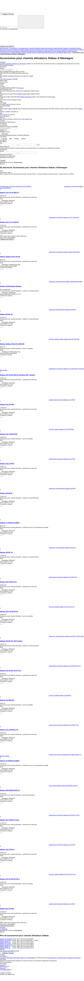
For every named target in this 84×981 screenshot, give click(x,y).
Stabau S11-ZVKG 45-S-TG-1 (10, 670)
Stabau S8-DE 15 (5, 946)
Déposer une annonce (7, 239)
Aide (12, 951)
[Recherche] (31, 21)
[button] (42, 38)
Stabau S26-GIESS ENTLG (10, 790)
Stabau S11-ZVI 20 (5, 943)
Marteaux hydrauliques (69, 48)
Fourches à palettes (48, 49)
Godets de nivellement (13, 49)
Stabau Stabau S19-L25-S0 (10, 257)
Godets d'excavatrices (46, 48)
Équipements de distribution (35, 51)
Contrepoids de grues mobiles (52, 51)
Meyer (66, 52)
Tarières (81, 49)
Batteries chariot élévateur (69, 51)
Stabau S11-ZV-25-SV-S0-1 (10, 879)
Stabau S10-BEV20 (7, 700)
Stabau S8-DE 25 (5, 948)
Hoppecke (45, 52)
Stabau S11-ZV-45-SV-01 (9, 611)
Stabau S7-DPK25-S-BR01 (10, 523)
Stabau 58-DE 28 (6, 314)
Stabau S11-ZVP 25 (6, 940)
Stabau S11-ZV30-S (7, 849)
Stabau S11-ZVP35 (7, 463)
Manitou (61, 52)
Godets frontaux (58, 48)
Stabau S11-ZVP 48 (6, 939)
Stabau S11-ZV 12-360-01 (9, 222)
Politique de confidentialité (27, 957)
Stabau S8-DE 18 (6, 552)
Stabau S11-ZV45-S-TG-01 (9, 820)
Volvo (69, 52)
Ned (3, 955)
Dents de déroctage (21, 51)
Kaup (49, 52)
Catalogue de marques (73, 957)
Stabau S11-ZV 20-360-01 (9, 192)
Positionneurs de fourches (7, 51)
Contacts (16, 951)
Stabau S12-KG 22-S (6, 945)
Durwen (34, 52)
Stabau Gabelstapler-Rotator (10, 286)
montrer (3, 160)
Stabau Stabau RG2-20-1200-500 (12, 344)
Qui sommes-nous (5, 951)
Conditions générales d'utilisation (9, 957)
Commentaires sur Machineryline (57, 957)
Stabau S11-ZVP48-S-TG (9, 730)
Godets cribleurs (24, 49)
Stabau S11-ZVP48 (7, 404)
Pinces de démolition (36, 49)
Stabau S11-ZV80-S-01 (8, 582)
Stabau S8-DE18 (6, 493)
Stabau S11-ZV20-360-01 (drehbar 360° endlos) (17, 375)
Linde (57, 52)
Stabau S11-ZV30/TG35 (8, 434)
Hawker (39, 52)
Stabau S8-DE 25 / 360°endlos (11, 641)
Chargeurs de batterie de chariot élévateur (66, 49)
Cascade (29, 52)
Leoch (53, 52)
